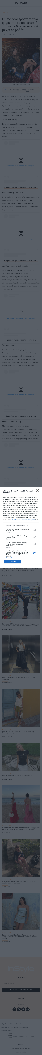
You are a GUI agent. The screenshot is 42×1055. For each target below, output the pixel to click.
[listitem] (21, 526)
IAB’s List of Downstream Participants (23, 519)
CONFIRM (12, 561)
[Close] (38, 491)
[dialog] (21, 527)
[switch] (34, 530)
